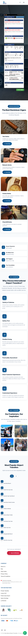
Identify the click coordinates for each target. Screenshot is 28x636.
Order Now (7, 143)
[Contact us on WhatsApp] (25, 633)
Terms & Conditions (5, 576)
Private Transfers (5, 590)
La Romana (3, 600)
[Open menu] (23, 2)
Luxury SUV (3, 593)
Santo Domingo (4, 598)
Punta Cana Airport (5, 595)
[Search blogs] (20, 2)
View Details (14, 126)
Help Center (4, 571)
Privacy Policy (4, 574)
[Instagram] (5, 630)
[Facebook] (2, 630)
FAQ (2, 569)
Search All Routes (15, 553)
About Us (3, 566)
